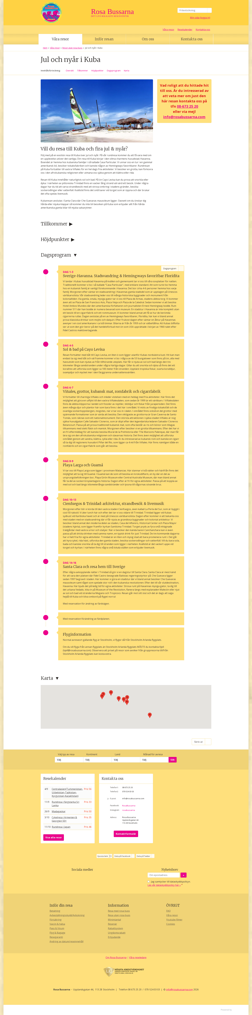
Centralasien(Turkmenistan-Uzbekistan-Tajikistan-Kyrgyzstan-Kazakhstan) (67, 792)
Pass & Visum (57, 928)
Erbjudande (114, 937)
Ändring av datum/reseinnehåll (66, 941)
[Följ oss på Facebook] (79, 876)
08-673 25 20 (187, 106)
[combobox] (69, 759)
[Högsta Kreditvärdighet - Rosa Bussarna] (126, 972)
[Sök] (209, 10)
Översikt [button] (70, 70)
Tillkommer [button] (82, 70)
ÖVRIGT (173, 905)
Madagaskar (58, 811)
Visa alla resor (53, 837)
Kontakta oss (203, 29)
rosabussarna (128, 810)
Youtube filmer (174, 919)
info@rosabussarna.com (184, 116)
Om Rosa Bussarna (116, 957)
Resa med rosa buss (119, 910)
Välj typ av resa (66, 754)
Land (117, 754)
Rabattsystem (115, 928)
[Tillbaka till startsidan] (64, 12)
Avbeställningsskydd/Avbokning (67, 915)
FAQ (168, 910)
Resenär (112, 924)
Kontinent (91, 754)
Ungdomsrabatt (116, 932)
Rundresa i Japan (61, 826)
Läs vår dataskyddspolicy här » (164, 885)
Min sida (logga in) (200, 17)
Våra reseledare (137, 957)
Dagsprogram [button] (114, 70)
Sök (172, 759)
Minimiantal (114, 919)
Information (118, 905)
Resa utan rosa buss (119, 915)
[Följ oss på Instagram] (85, 876)
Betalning (55, 910)
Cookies (170, 924)
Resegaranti (56, 937)
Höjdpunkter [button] (97, 70)
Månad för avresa (153, 754)
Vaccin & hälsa (57, 924)
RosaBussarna (128, 805)
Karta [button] (126, 70)
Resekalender (184, 29)
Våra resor (168, 29)
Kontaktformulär (126, 833)
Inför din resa (61, 905)
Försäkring (56, 919)
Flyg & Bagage (57, 932)
